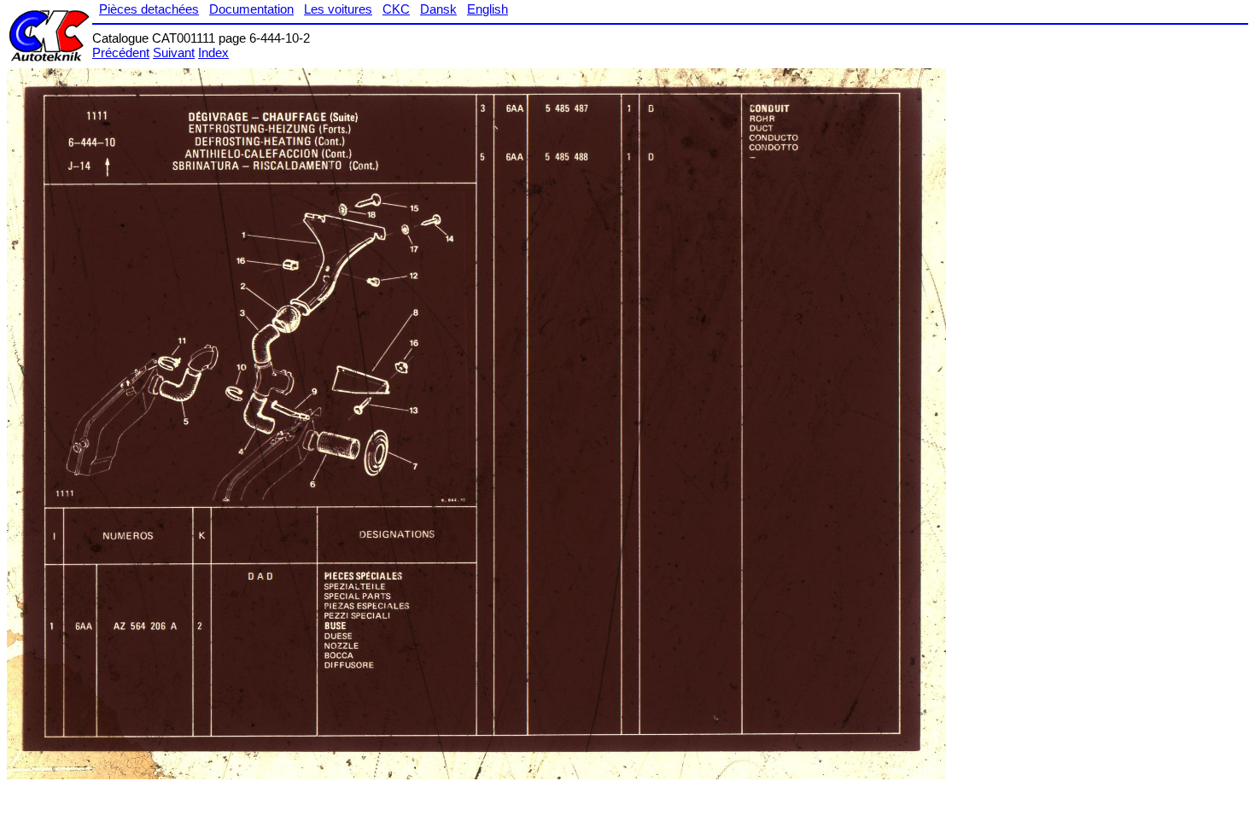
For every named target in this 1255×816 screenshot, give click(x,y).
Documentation (251, 9)
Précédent (120, 52)
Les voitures (338, 9)
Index (213, 52)
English (487, 9)
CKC (396, 9)
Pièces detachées (149, 9)
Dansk (438, 9)
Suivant (174, 52)
